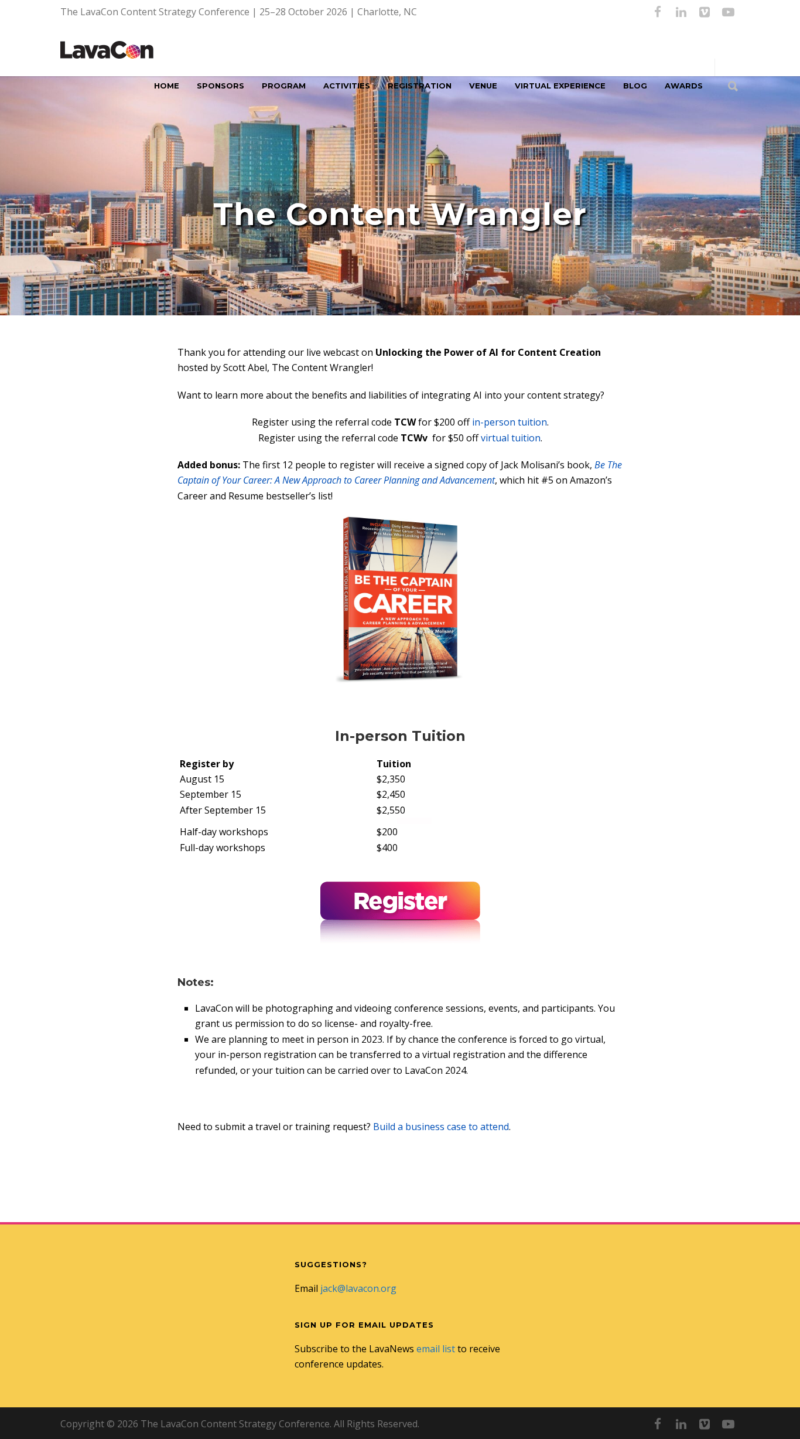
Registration (420, 85)
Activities (346, 85)
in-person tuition (509, 422)
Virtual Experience (560, 85)
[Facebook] (657, 11)
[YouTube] (728, 11)
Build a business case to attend (441, 1126)
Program (284, 85)
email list (435, 1348)
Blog (635, 85)
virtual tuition (511, 437)
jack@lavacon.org (358, 1288)
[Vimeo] (704, 11)
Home (166, 85)
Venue (483, 85)
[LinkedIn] (681, 11)
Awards (684, 85)
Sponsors (220, 85)
